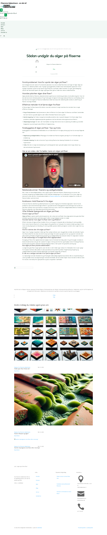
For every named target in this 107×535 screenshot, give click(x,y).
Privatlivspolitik (81, 527)
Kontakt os (4, 32)
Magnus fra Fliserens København (22, 367)
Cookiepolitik (90, 527)
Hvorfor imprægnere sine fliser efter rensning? (27, 448)
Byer (2, 26)
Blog (2, 28)
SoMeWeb (39, 527)
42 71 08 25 (3, 18)
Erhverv (3, 24)
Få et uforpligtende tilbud (8, 13)
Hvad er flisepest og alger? (21, 433)
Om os (3, 30)
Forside (3, 23)
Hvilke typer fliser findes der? (22, 369)
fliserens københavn (55, 196)
